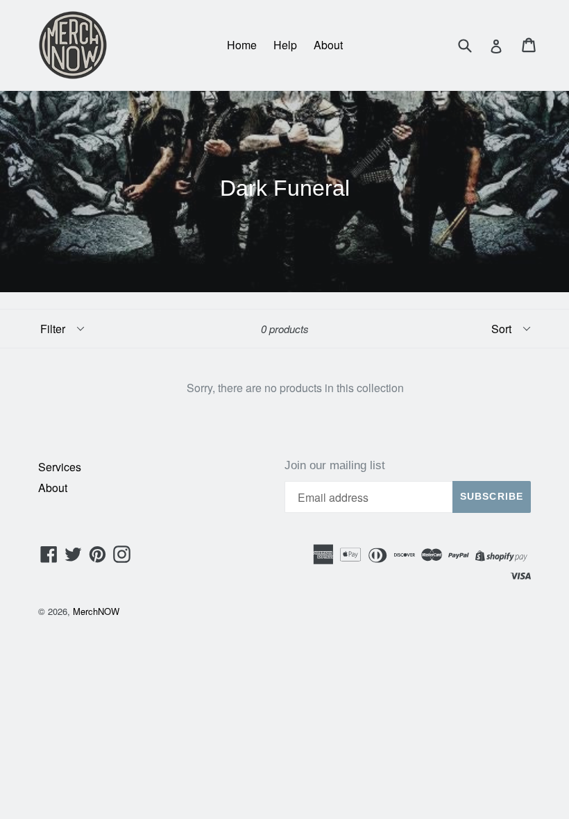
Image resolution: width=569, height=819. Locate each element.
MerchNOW (96, 611)
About (328, 45)
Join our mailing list (334, 465)
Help (285, 45)
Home (242, 45)
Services (59, 467)
